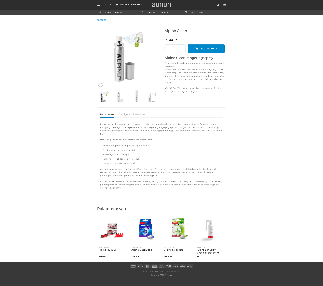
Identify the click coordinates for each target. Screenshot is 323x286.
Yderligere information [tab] (131, 114)
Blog (145, 271)
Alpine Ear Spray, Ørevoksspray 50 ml (208, 251)
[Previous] (101, 56)
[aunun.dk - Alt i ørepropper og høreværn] (161, 5)
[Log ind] (218, 5)
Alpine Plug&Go (108, 249)
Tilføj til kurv (208, 48)
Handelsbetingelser (170, 271)
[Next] (155, 56)
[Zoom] (100, 84)
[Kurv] (224, 5)
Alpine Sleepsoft (173, 249)
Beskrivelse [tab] (107, 114)
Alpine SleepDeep (141, 249)
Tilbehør (101, 20)
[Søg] (111, 4)
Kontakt (154, 271)
